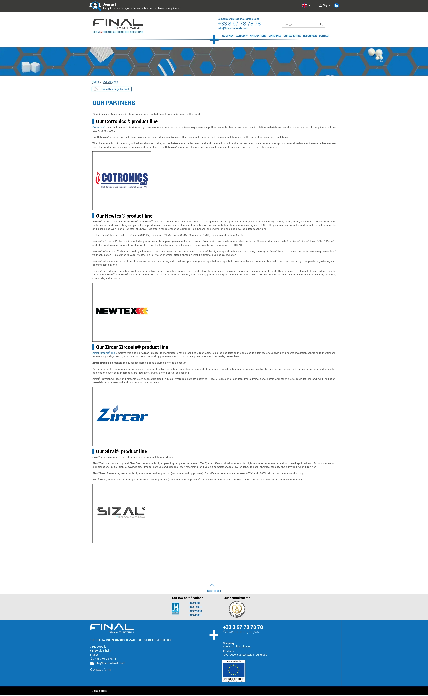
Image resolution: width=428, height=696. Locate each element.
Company (228, 35)
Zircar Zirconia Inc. (104, 352)
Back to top (214, 591)
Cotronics (98, 127)
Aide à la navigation (242, 654)
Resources (310, 35)
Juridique (261, 654)
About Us (229, 646)
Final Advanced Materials (112, 628)
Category (242, 35)
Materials (275, 35)
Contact (324, 35)
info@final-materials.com (110, 663)
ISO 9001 (194, 603)
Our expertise (292, 35)
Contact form (100, 669)
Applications (258, 35)
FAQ (226, 654)
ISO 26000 (195, 611)
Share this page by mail (114, 89)
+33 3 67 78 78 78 (239, 23)
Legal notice (99, 691)
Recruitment (243, 646)
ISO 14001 (195, 607)
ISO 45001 (195, 615)
